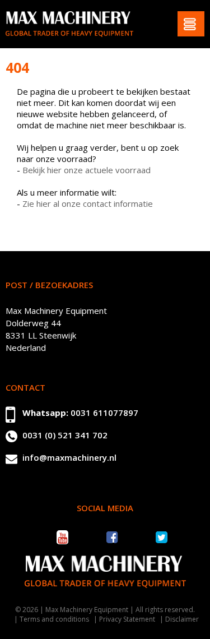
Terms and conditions (54, 619)
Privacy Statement (127, 619)
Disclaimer (182, 619)
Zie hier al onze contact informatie (87, 203)
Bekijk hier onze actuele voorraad (86, 169)
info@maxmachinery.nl (69, 457)
